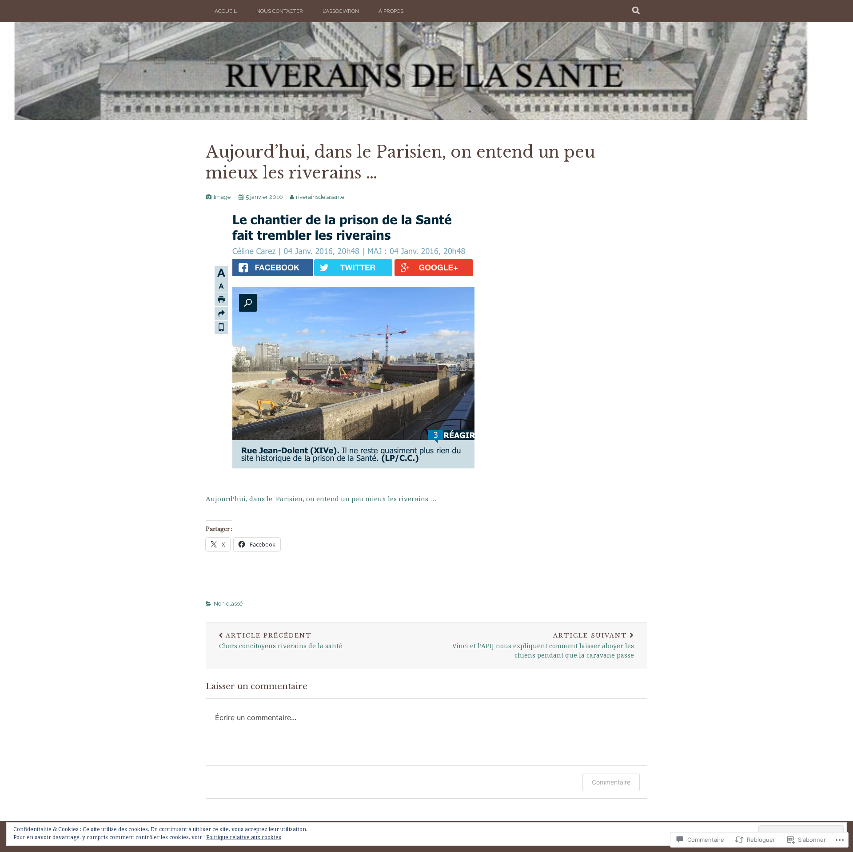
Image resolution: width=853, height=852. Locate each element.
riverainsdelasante (320, 197)
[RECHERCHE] (636, 11)
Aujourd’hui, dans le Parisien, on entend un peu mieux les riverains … (321, 498)
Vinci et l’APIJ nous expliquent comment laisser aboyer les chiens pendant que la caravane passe (543, 646)
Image (222, 197)
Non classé (228, 603)
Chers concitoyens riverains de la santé (280, 641)
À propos (391, 11)
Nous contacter (279, 11)
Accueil (226, 11)
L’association (341, 11)
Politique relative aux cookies (243, 837)
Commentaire (611, 782)
